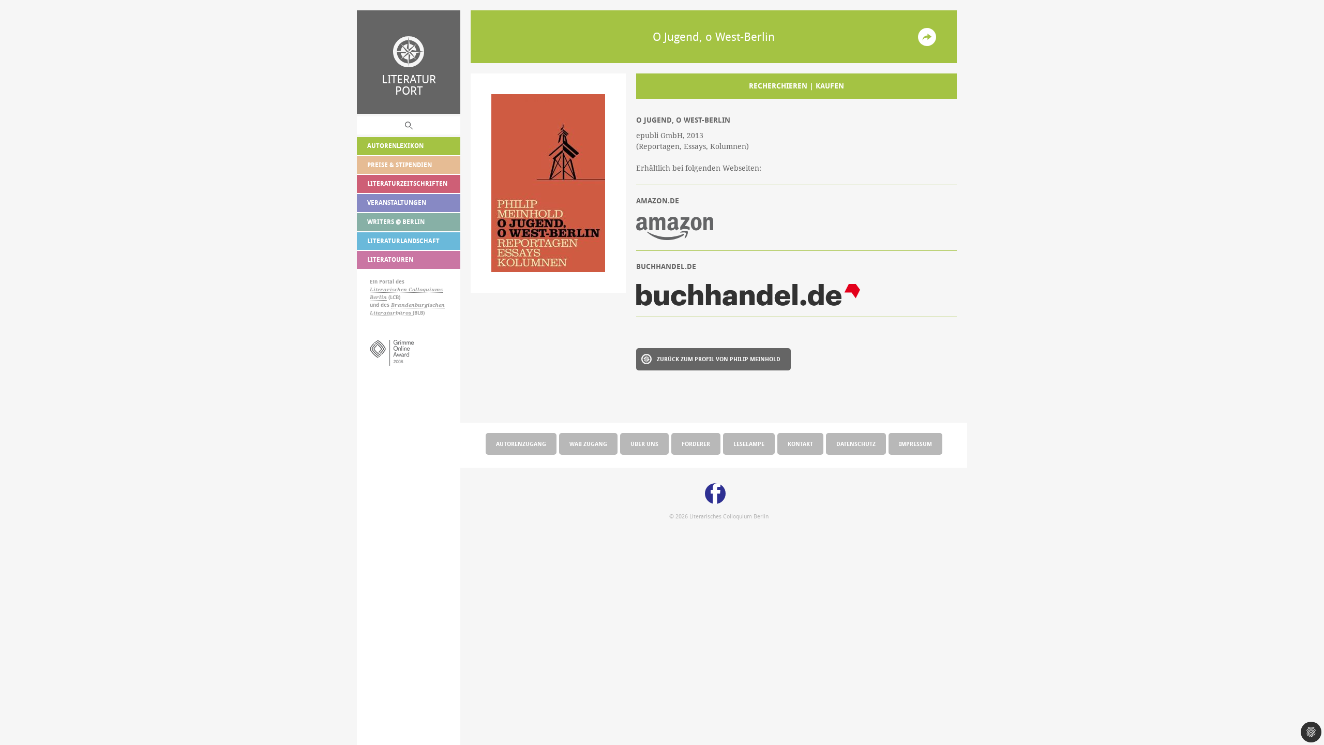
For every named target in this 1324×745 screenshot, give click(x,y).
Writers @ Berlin (396, 221)
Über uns (644, 444)
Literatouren (390, 259)
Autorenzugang (521, 444)
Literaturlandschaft (403, 240)
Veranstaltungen (396, 202)
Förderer (696, 444)
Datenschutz (856, 444)
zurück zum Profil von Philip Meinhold (718, 359)
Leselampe (748, 444)
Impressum (915, 444)
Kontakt (800, 444)
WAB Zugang (588, 444)
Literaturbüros (391, 313)
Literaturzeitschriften (407, 183)
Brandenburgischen (418, 305)
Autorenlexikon (395, 145)
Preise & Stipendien (399, 164)
